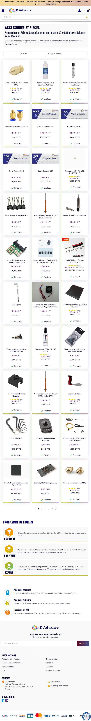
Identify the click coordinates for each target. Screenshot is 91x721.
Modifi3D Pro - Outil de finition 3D (74, 261)
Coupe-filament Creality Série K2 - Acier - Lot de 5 (45, 261)
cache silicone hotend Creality (16, 395)
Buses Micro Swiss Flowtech (74, 216)
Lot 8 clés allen (16, 438)
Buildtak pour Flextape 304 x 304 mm (75, 306)
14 (52, 508)
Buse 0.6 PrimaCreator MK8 (74, 483)
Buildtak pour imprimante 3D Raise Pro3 (16, 484)
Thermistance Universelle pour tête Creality (74, 350)
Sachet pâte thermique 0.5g (45, 483)
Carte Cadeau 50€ (74, 126)
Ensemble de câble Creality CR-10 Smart (74, 439)
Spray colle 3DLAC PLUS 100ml (45, 350)
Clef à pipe (16, 305)
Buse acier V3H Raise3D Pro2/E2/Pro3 (75, 172)
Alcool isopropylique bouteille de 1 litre (45, 84)
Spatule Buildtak (75, 394)
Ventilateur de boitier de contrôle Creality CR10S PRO (45, 306)
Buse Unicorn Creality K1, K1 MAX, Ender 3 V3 (45, 395)
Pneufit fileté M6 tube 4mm (16, 126)
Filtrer (25, 53)
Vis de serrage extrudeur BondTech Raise (16, 350)
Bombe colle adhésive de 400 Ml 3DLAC (75, 84)
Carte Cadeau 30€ (45, 171)
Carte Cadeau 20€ (16, 171)
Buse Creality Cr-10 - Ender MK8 (16, 84)
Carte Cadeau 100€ (45, 126)
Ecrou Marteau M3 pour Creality (45, 439)
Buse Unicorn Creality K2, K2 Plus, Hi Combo (45, 217)
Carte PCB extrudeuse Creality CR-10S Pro (16, 261)
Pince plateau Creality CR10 (16, 216)
